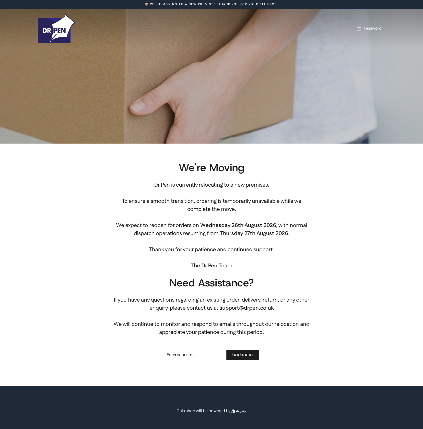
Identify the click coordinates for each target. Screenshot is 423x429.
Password (373, 28)
